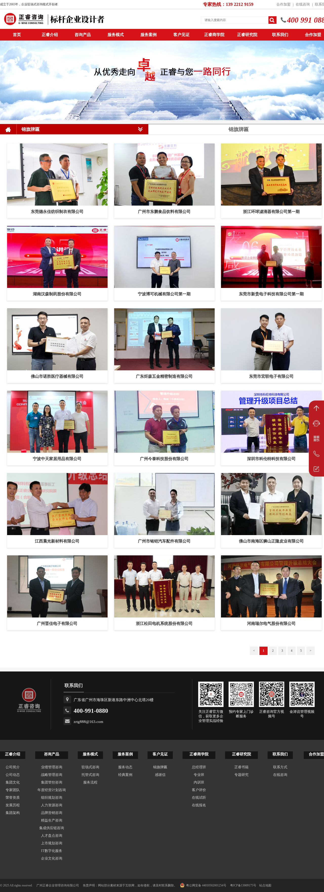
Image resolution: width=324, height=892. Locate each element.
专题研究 (241, 775)
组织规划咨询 (51, 797)
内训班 (199, 782)
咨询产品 (83, 34)
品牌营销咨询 (51, 813)
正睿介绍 (12, 754)
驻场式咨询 (90, 767)
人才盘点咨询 (51, 836)
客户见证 (181, 34)
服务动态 (125, 767)
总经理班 (199, 767)
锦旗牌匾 (160, 767)
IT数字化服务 (51, 851)
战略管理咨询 (51, 775)
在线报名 (199, 805)
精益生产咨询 (51, 820)
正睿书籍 (241, 767)
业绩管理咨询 (51, 767)
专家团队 (13, 790)
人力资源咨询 (51, 805)
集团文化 (13, 782)
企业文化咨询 (51, 858)
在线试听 (199, 797)
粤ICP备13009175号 (243, 885)
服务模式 (116, 34)
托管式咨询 (90, 775)
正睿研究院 (247, 34)
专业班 (199, 775)
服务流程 (90, 782)
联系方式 (280, 767)
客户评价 (199, 790)
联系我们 (280, 34)
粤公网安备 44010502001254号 (206, 885)
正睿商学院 (214, 34)
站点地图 (265, 885)
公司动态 (13, 775)
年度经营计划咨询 (51, 790)
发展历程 (13, 805)
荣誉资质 (13, 797)
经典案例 (125, 775)
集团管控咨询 (51, 782)
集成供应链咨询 (51, 828)
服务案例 (148, 34)
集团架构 (13, 813)
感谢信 (160, 775)
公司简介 (13, 767)
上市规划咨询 (51, 843)
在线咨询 (303, 4)
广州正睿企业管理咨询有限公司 (57, 885)
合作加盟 (283, 4)
